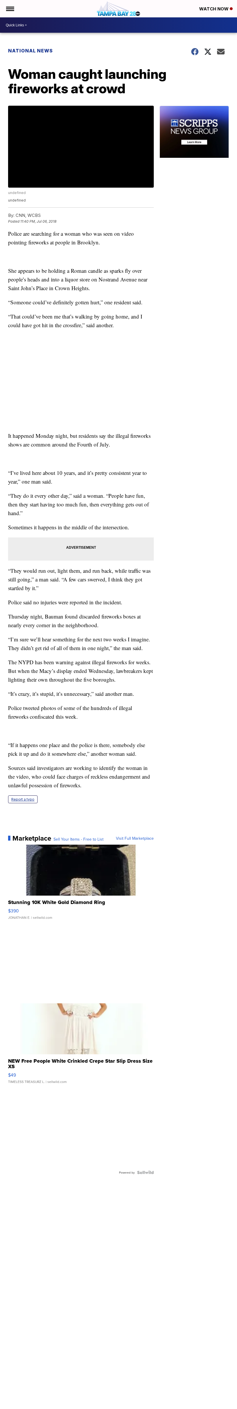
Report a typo (22, 799)
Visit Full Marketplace (135, 838)
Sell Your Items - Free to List (78, 839)
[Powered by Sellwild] (145, 1172)
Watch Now (214, 9)
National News (30, 51)
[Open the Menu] (9, 8)
